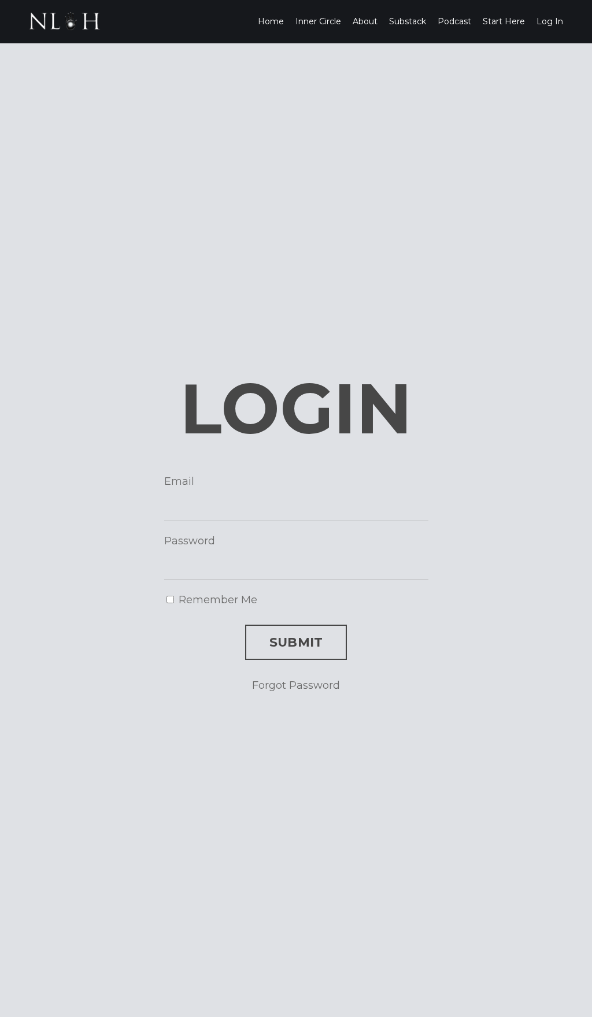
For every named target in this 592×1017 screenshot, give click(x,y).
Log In (549, 21)
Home (271, 21)
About (365, 21)
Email (179, 481)
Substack (407, 21)
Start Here (504, 21)
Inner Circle (318, 21)
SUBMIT (296, 641)
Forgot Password (296, 685)
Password (189, 541)
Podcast (454, 21)
